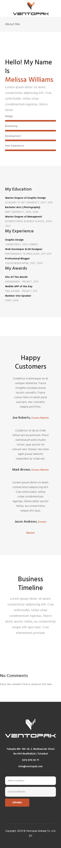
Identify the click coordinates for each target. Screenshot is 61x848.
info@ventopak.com (30, 767)
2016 (16, 640)
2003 (16, 640)
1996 (16, 640)
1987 (16, 640)
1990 (16, 640)
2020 (16, 640)
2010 (16, 640)
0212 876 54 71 (30, 760)
